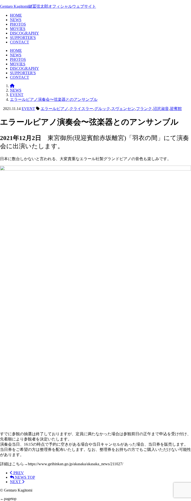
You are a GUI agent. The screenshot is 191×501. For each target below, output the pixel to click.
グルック (102, 109)
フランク (144, 109)
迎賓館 (176, 109)
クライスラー (81, 109)
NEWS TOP (24, 477)
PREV (18, 473)
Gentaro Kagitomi (48, 6)
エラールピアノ (54, 109)
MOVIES (17, 29)
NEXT (16, 482)
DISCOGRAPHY (24, 33)
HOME (16, 15)
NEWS (15, 20)
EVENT (28, 109)
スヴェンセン (123, 109)
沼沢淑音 (161, 109)
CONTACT (19, 42)
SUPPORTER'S (23, 38)
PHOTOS (18, 24)
